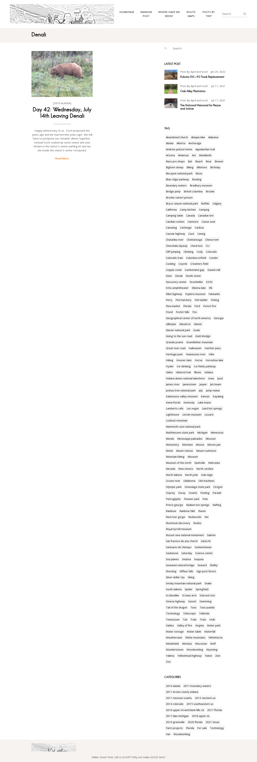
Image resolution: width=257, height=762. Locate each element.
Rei (206, 517)
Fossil (169, 312)
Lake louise (204, 402)
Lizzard (209, 414)
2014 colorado (174, 704)
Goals (196, 330)
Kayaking (218, 396)
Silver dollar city (175, 577)
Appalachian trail (205, 149)
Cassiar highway (175, 233)
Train (193, 619)
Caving (201, 233)
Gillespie (171, 324)
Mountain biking (175, 456)
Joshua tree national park (181, 390)
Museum (193, 456)
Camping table (174, 215)
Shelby (214, 565)
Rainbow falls (187, 511)
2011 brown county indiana (182, 692)
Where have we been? (169, 14)
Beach (199, 161)
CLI (208, 245)
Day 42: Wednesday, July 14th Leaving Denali (62, 112)
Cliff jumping (173, 251)
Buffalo (205, 203)
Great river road (175, 348)
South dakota (174, 589)
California (171, 209)
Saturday (186, 553)
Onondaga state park (197, 487)
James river (173, 384)
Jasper (203, 384)
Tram (203, 619)
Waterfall (209, 631)
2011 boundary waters (197, 686)
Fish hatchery (183, 300)
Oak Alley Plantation (192, 91)
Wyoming (211, 649)
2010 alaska (173, 686)
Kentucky (189, 402)
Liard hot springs (212, 408)
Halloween (195, 348)
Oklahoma (189, 480)
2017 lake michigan (177, 716)
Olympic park (173, 487)
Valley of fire (184, 625)
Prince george (174, 505)
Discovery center (176, 282)
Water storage (175, 631)
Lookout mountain (176, 420)
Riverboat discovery (178, 523)
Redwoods (194, 517)
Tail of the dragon (176, 607)
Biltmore (202, 167)
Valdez (170, 625)
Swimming (205, 601)
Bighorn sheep (174, 167)
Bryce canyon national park (182, 203)
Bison (199, 173)
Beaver (219, 161)
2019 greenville (175, 722)
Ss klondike (172, 595)
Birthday (215, 167)
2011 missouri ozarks (179, 698)
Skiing (191, 577)
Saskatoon (172, 553)
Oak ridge (207, 474)
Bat (190, 161)
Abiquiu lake (198, 137)
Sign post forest (206, 571)
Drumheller (196, 282)
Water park (213, 625)
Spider (188, 589)
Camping (204, 209)
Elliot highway (174, 294)
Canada (190, 215)
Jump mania (213, 390)
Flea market (173, 306)
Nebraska (214, 462)
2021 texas (212, 722)
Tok (185, 619)
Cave (191, 233)
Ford (197, 306)
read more (62, 158)
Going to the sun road (179, 336)
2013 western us (205, 698)
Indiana (208, 372)
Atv (194, 155)
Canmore (193, 221)
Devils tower (193, 275)
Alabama (213, 137)
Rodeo (197, 523)
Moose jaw (214, 444)
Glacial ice (185, 324)
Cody (200, 251)
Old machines (206, 480)
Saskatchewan (203, 547)
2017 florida (214, 710)
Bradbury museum (201, 185)
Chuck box (197, 245)
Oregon (218, 487)
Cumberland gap (194, 270)
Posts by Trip (208, 14)
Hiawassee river (196, 354)
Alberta (181, 143)
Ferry (169, 300)
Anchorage (194, 143)
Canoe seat (208, 221)
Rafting (217, 505)
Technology (173, 613)
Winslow (187, 643)
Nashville (199, 462)
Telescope (189, 613)
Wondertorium (174, 649)
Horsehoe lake (214, 360)
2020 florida (195, 722)
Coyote (183, 263)
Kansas (205, 396)
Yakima (170, 655)
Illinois (197, 372)
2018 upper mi (200, 716)
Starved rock (207, 595)
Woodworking (195, 649)
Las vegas (193, 408)
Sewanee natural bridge (180, 565)
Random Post (146, 14)
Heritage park (174, 354)
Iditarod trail (183, 372)
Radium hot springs (197, 505)
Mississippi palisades (189, 438)
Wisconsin (201, 643)
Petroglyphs (173, 499)
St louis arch (189, 595)
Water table (194, 631)
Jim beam (215, 384)
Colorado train (174, 257)
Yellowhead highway (189, 655)
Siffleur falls (186, 571)
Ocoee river (173, 480)
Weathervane (174, 637)
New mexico (185, 468)
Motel (169, 450)
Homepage (126, 12)
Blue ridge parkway (177, 179)
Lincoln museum (191, 414)
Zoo (168, 661)
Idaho (169, 372)
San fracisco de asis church (182, 541)
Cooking (170, 263)
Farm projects (174, 728)
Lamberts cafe (174, 408)
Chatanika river (175, 239)
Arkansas (183, 155)
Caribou (199, 227)
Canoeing (171, 227)
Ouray (181, 492)
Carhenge (186, 227)
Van (168, 734)
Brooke (210, 191)
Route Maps (191, 14)
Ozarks (193, 492)
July (201, 390)
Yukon (208, 655)
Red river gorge (175, 517)
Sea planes (172, 559)
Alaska (169, 143)
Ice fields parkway (205, 366)
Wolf (213, 643)
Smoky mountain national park (183, 583)
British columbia (193, 191)
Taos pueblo (207, 607)
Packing (204, 492)
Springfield (202, 589)
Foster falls (182, 312)
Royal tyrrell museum (178, 529)
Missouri (211, 438)
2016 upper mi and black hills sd (185, 710)
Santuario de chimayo (178, 547)
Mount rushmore (206, 450)
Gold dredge (202, 336)
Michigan (202, 432)
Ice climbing (184, 366)
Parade (217, 492)
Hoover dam (184, 360)
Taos (193, 607)
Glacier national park (178, 330)
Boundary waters (176, 185)
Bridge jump (173, 191)
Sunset (192, 601)
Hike (211, 354)
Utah (212, 619)
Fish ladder (201, 300)
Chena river (212, 239)
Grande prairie (174, 342)
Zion (217, 655)
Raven (202, 511)
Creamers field (199, 263)
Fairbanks (214, 294)
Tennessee (173, 619)
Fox (194, 312)
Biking (190, 167)
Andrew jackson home (179, 149)
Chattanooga (194, 239)
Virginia (199, 625)
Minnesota (217, 432)
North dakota (174, 474)
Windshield (172, 643)
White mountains (195, 637)
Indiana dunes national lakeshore (185, 378)
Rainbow (171, 511)
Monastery (172, 444)
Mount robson (184, 450)
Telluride (204, 613)
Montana (187, 444)
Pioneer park (191, 499)
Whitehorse (216, 637)
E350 (209, 282)
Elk (210, 288)
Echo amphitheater (177, 288)
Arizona (170, 155)
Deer (169, 275)
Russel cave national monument (185, 535)
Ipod (220, 378)
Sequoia (199, 559)
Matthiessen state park (180, 432)
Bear (209, 161)
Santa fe (206, 541)
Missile (170, 438)
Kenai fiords (173, 402)
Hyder (170, 366)
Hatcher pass (213, 348)
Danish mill (214, 270)
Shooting (171, 571)
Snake (208, 583)
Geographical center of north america (188, 318)
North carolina (204, 468)
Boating (196, 179)
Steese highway (175, 601)
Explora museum (195, 294)
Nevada (170, 468)
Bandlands (205, 155)
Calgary (217, 203)
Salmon (211, 535)
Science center (204, 553)
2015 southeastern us (200, 704)
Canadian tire (206, 215)
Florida (187, 306)
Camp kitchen (188, 209)
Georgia (218, 318)
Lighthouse (172, 414)
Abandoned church (177, 137)
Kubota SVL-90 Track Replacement (202, 76)
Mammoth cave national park (183, 426)
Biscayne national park (179, 173)
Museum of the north (178, 462)
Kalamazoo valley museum (182, 396)
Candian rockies (175, 221)
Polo (205, 499)
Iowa (211, 378)
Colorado (211, 251)
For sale (202, 728)
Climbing (189, 251)
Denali (179, 275)
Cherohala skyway (176, 245)
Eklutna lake (199, 288)
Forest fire (209, 306)
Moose (200, 444)
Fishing (215, 300)
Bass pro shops (175, 161)
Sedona (186, 559)
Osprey (170, 492)
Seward (202, 565)
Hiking (169, 360)
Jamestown (189, 384)
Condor (213, 257)
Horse (198, 360)
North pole (191, 474)
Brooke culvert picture (179, 197)
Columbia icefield (196, 257)
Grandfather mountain (199, 342)
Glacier (198, 324)
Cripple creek (174, 270)
